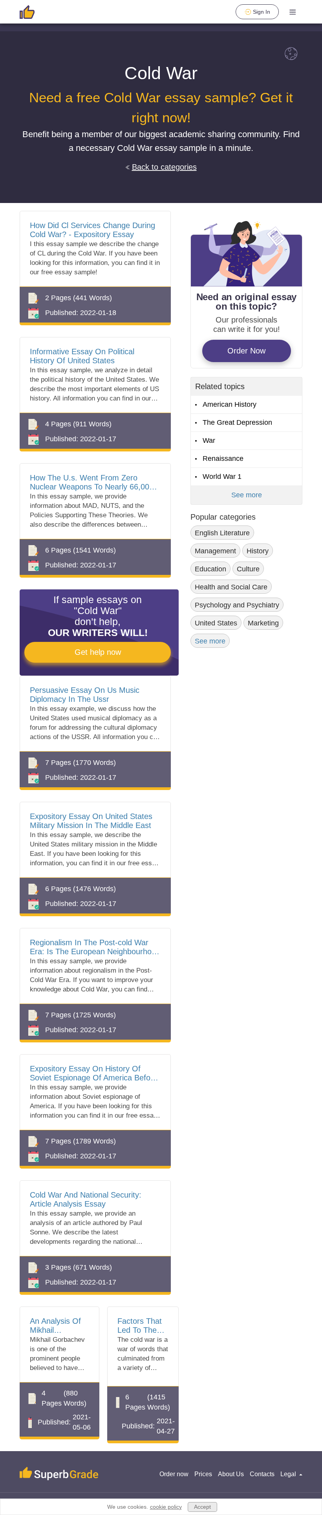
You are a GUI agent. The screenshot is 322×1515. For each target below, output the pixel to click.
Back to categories (164, 167)
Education (210, 569)
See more (246, 495)
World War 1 (222, 476)
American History (229, 404)
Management (215, 551)
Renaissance (223, 458)
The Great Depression (237, 422)
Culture (248, 569)
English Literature (222, 533)
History (258, 551)
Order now (173, 1474)
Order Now (246, 350)
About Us (231, 1474)
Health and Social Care (231, 587)
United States (216, 623)
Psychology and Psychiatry (237, 605)
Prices (203, 1474)
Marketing (263, 623)
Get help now (98, 652)
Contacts (262, 1474)
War (209, 440)
